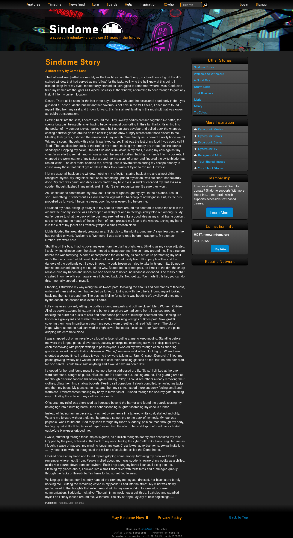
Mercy (198, 106)
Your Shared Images (211, 161)
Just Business (203, 93)
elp (128, 4)
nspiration (148, 4)
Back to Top (238, 517)
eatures (33, 4)
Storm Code (202, 87)
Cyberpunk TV (207, 149)
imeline (54, 4)
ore (95, 4)
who (169, 4)
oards (111, 4)
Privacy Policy (170, 517)
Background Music (210, 155)
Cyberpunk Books (210, 136)
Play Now (219, 249)
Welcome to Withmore (209, 74)
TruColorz (201, 112)
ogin (244, 4)
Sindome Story (204, 67)
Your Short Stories (211, 168)
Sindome (74, 29)
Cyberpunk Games (210, 142)
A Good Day (202, 80)
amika (242, 49)
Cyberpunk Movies (210, 129)
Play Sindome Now (128, 517)
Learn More (220, 212)
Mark (197, 99)
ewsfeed (77, 4)
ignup (261, 4)
